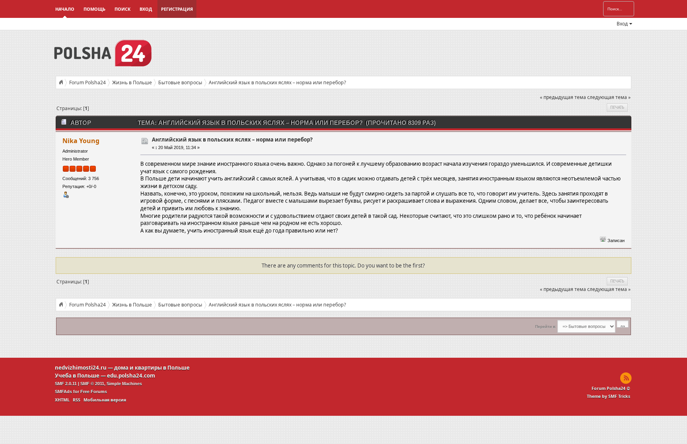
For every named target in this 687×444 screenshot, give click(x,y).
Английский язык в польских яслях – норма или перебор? (232, 139)
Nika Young (80, 140)
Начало (64, 9)
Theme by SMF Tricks (608, 396)
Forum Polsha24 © (611, 388)
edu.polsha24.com (131, 375)
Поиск (122, 9)
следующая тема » (609, 97)
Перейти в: (545, 326)
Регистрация (177, 9)
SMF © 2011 (92, 383)
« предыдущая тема (563, 97)
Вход (146, 9)
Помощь (94, 9)
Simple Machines (124, 383)
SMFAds (63, 391)
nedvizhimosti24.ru (81, 367)
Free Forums (93, 391)
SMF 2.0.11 (66, 383)
